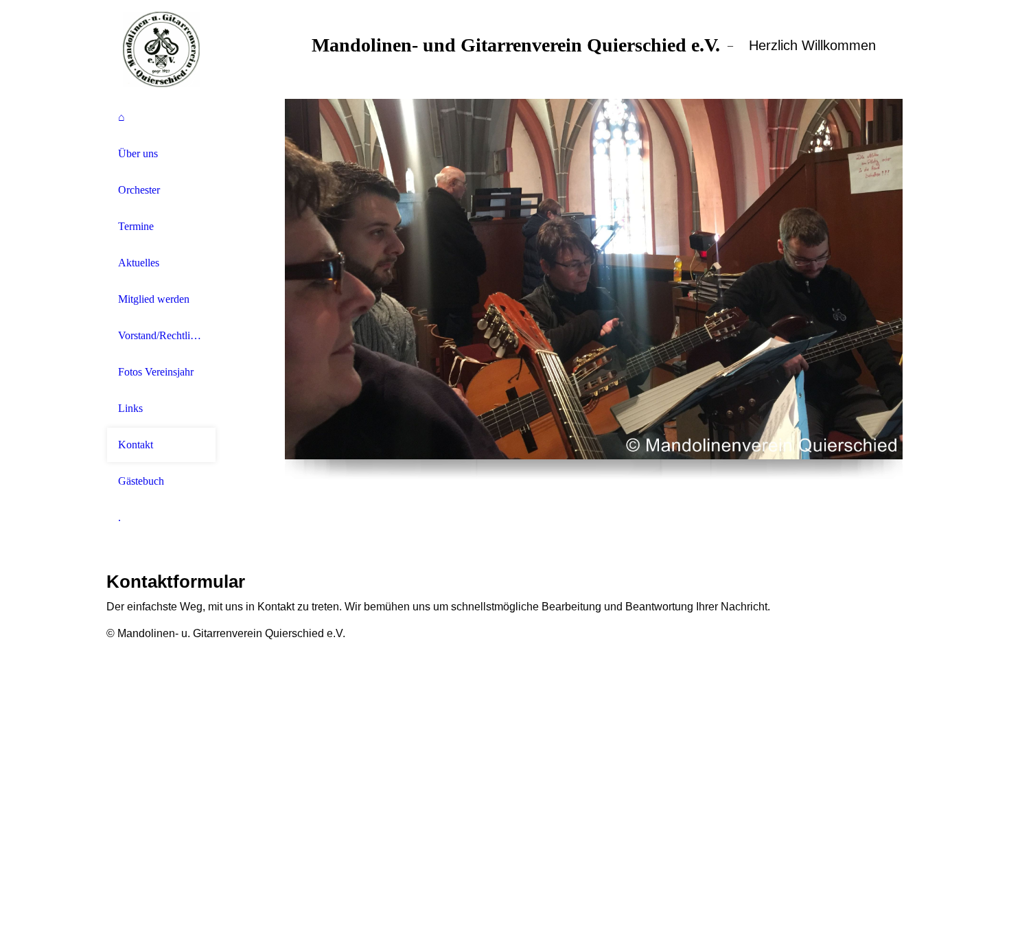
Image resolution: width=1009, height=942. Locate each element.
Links (130, 408)
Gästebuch (141, 481)
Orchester (139, 190)
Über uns (138, 153)
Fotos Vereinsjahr (156, 372)
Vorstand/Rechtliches (161, 335)
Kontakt (135, 444)
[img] (161, 50)
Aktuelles (138, 262)
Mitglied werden (153, 299)
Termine (136, 226)
